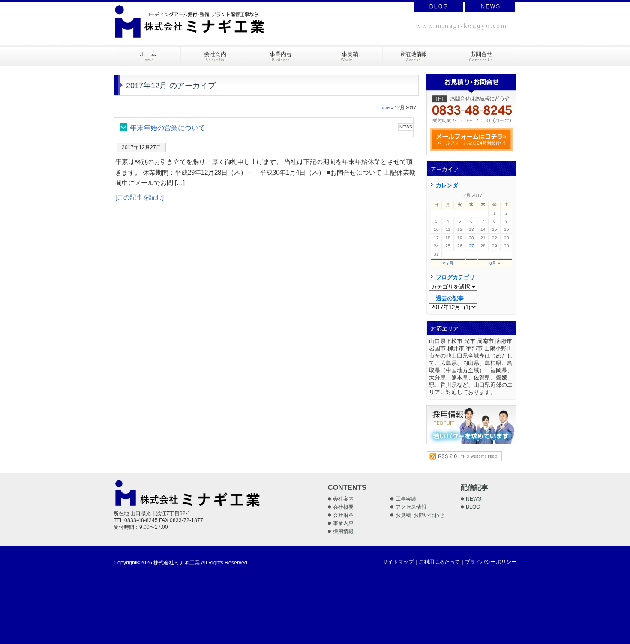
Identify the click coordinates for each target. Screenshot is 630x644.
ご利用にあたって (439, 562)
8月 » (494, 263)
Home (383, 107)
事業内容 (281, 55)
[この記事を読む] (139, 197)
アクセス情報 (411, 507)
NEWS (490, 7)
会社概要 (343, 507)
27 (471, 246)
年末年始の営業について (167, 127)
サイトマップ (398, 562)
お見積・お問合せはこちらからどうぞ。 (471, 114)
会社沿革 (343, 515)
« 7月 (448, 263)
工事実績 (349, 55)
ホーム (147, 55)
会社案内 (214, 55)
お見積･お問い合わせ (420, 515)
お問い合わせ (483, 55)
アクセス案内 (416, 55)
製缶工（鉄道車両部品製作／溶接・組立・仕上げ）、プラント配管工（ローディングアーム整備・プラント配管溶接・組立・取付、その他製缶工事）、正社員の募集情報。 (471, 424)
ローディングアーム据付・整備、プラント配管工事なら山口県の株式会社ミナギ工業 (189, 21)
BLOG (438, 7)
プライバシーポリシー (490, 562)
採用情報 (343, 531)
